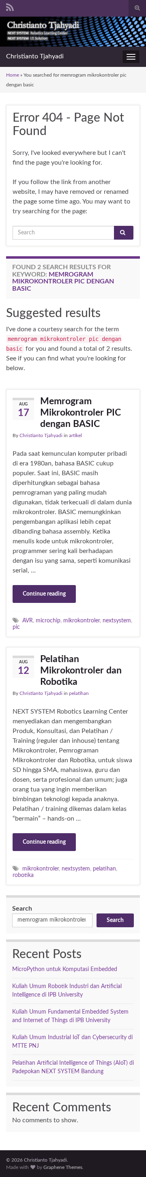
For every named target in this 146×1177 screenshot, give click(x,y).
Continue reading (44, 594)
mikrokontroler (81, 620)
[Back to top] (128, 1159)
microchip (48, 620)
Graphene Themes (62, 1167)
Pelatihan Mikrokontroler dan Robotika (81, 670)
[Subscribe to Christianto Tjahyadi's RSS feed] (10, 7)
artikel (75, 435)
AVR (27, 620)
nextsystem (117, 620)
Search (22, 908)
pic (16, 627)
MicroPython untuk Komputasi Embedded (64, 969)
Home (12, 75)
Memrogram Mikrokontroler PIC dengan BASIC (80, 413)
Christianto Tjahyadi (35, 56)
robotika (23, 875)
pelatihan (79, 693)
